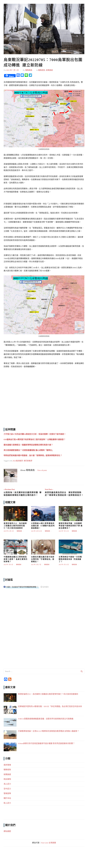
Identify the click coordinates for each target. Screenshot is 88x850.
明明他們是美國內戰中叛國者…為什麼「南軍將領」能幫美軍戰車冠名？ (33, 455)
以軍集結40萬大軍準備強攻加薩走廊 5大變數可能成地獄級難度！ (43, 525)
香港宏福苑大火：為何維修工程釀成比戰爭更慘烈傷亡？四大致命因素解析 (15, 525)
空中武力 (7, 789)
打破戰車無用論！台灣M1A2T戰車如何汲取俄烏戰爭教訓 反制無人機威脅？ (48, 731)
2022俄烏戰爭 (18, 461)
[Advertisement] (44, 398)
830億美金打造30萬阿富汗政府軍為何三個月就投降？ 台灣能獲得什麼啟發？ (34, 439)
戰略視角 (41, 70)
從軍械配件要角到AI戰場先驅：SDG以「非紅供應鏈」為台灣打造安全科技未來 (50, 706)
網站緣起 (7, 831)
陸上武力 (7, 803)
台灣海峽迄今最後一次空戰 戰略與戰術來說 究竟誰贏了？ (71, 559)
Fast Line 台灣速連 (48, 843)
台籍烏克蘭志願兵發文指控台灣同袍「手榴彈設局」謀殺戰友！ (42, 559)
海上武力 (7, 784)
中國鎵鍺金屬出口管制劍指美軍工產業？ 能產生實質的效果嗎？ (15, 559)
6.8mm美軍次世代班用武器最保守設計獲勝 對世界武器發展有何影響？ (46, 743)
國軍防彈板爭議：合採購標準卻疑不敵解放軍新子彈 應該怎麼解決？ (71, 525)
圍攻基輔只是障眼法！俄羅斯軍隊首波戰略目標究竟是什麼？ (28, 445)
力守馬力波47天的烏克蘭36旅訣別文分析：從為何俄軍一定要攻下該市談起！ (35, 434)
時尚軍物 (7, 779)
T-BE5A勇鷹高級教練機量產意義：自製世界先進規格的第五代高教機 (45, 719)
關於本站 (7, 798)
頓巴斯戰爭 (28, 461)
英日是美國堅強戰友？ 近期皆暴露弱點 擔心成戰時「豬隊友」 (29, 450)
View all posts (42, 470)
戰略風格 (28, 70)
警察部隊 (7, 793)
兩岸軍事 (7, 765)
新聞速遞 (49, 70)
